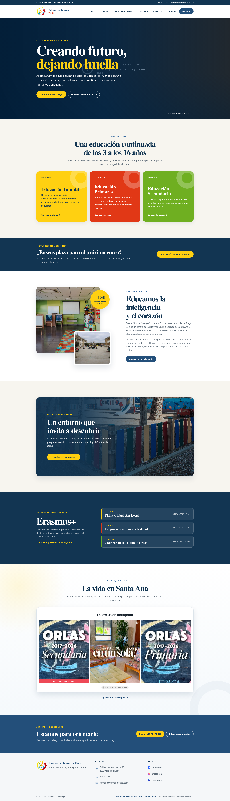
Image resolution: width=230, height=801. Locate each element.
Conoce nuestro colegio (51, 94)
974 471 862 (163, 2)
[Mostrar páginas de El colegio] (110, 11)
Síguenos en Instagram (115, 697)
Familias (155, 11)
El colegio (103, 11)
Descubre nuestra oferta (181, 114)
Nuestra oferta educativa (84, 94)
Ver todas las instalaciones (63, 457)
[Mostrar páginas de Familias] (161, 11)
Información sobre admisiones (175, 254)
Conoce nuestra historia (141, 359)
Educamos (186, 11)
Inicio (92, 11)
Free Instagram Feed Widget (116, 687)
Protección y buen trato (126, 796)
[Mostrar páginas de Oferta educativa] (134, 11)
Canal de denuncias (147, 796)
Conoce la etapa (51, 214)
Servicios (143, 11)
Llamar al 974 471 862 (150, 734)
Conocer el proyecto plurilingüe (54, 542)
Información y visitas (179, 734)
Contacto (171, 11)
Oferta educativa (123, 11)
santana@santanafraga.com (182, 2)
